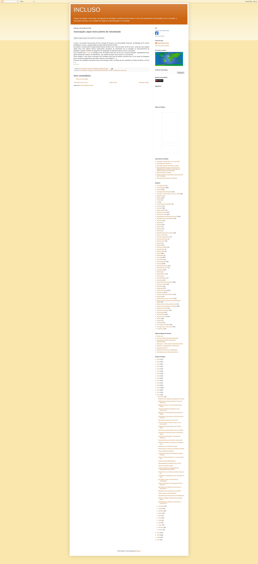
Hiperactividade (161, 261)
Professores (160, 292)
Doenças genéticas (162, 239)
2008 (158, 537)
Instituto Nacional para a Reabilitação (167, 350)
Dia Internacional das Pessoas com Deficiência (171, 495)
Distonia (159, 230)
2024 (158, 364)
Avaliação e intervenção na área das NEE (97, 70)
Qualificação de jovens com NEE (166, 298)
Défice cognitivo (161, 210)
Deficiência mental (162, 212)
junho (160, 518)
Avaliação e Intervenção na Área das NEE (168, 161)
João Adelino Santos (163, 43)
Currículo (159, 208)
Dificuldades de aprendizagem (165, 218)
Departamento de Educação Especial (167, 216)
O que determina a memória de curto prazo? (170, 440)
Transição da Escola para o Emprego (167, 178)
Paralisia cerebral (161, 284)
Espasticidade (160, 249)
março (160, 525)
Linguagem (160, 270)
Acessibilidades (83, 70)
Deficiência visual (161, 214)
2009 (158, 535)
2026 (158, 359)
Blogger (138, 551)
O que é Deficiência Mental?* (166, 451)
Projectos (159, 296)
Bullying (159, 198)
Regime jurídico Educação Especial (166, 304)
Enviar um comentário (82, 79)
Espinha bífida (161, 251)
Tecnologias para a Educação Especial (167, 352)
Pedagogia (160, 288)
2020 (158, 373)
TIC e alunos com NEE (163, 324)
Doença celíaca (161, 235)
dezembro (161, 396)
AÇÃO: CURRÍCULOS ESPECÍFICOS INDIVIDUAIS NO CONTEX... (168, 468)
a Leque (88, 52)
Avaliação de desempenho (164, 191)
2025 (158, 361)
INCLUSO (87, 9)
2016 (158, 383)
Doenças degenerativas (163, 237)
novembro (161, 506)
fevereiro (161, 527)
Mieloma (159, 272)
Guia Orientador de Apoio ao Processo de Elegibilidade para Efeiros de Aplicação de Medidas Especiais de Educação (168, 169)
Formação (159, 257)
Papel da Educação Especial (165, 282)
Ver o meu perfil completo (162, 45)
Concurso (159, 206)
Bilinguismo (160, 196)
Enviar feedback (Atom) (86, 85)
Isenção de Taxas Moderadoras (166, 461)
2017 (158, 380)
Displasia (159, 226)
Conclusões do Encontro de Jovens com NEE (170, 430)
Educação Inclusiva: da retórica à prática (168, 165)
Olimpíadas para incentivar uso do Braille (169, 491)
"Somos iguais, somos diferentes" (167, 493)
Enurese (159, 243)
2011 (158, 394)
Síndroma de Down (162, 308)
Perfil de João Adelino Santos (162, 30)
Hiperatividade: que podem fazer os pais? (169, 463)
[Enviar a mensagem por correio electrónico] (111, 68)
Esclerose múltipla (162, 247)
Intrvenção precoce (162, 267)
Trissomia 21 (160, 328)
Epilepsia (159, 245)
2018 (158, 378)
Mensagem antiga (144, 82)
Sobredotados (160, 312)
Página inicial (113, 82)
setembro (161, 511)
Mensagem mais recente (81, 82)
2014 (158, 387)
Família (110, 70)
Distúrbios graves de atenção (165, 233)
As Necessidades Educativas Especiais (167, 338)
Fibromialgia (160, 255)
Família (161, 185)
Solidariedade (160, 314)
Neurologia (160, 280)
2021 (158, 371)
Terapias (159, 320)
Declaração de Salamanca (164, 163)
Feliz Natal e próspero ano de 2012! (168, 420)
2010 (158, 532)
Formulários (160, 259)
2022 (158, 369)
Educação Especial (162, 348)
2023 (158, 366)
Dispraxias (160, 228)
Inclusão (159, 263)
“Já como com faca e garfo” (165, 465)
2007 (158, 540)
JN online (77, 64)
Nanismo (159, 276)
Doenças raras (161, 241)
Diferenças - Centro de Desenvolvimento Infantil (170, 344)
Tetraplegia (160, 322)
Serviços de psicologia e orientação (166, 306)
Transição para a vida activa (119, 70)
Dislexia (159, 224)
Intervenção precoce (162, 265)
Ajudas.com (160, 336)
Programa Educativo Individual (165, 294)
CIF (158, 202)
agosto (160, 513)
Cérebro (159, 200)
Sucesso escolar (161, 316)
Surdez (159, 318)
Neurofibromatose (162, 278)
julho (159, 515)
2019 (158, 376)
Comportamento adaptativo (164, 204)
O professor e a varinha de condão (167, 446)
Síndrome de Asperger (163, 310)
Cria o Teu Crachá (159, 36)
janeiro (160, 529)
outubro (160, 508)
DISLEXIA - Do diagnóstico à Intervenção (168, 346)
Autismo (159, 189)
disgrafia (159, 222)
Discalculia (160, 220)
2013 (158, 390)
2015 (158, 385)
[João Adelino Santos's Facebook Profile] (156, 34)
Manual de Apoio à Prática (164, 172)
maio (159, 520)
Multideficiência (161, 274)
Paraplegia (160, 286)
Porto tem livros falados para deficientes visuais (171, 399)
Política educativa (161, 290)
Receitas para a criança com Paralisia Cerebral (171, 448)
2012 (158, 392)
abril (159, 522)
